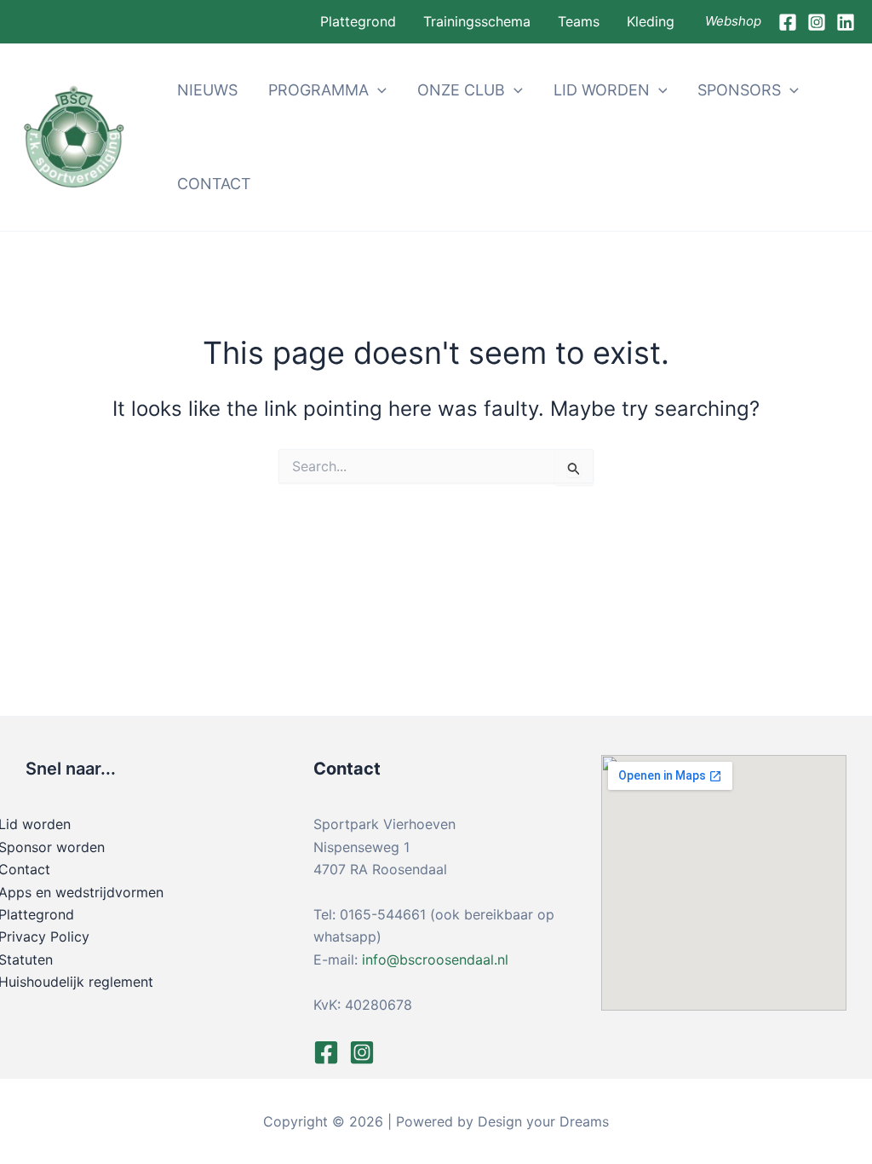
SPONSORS (739, 90)
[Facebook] (787, 22)
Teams (579, 21)
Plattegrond (358, 21)
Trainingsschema (477, 21)
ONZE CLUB (461, 90)
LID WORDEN (602, 90)
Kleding (650, 21)
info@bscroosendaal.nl (435, 959)
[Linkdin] (845, 22)
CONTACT (214, 184)
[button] (378, 90)
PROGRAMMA (318, 90)
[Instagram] (816, 22)
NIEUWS (207, 90)
